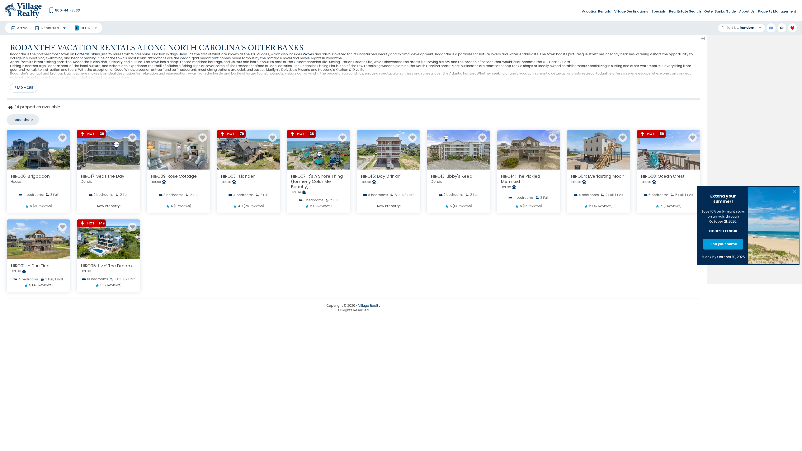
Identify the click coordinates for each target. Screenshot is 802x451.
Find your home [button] (723, 244)
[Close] (794, 191)
